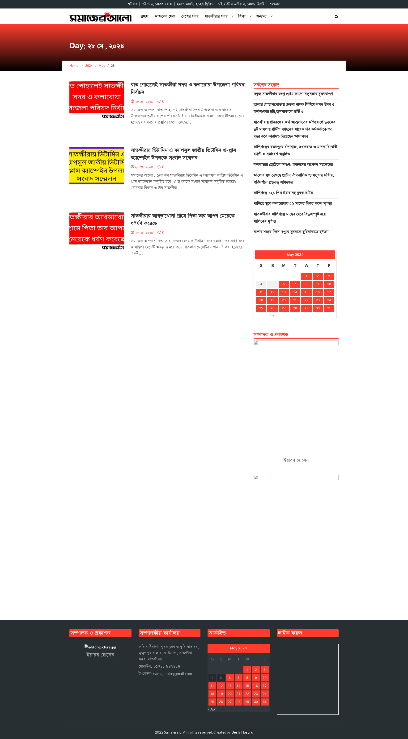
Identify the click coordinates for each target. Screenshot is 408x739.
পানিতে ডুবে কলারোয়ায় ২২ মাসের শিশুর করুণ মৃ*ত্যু (293, 203)
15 (306, 292)
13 (284, 292)
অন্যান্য (261, 16)
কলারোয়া (80, 116)
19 (272, 300)
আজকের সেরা (165, 16)
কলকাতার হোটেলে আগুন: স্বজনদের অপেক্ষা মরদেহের (293, 164)
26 (272, 308)
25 (261, 308)
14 (295, 292)
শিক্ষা (242, 16)
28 (295, 308)
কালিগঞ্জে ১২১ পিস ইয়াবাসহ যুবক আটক (283, 193)
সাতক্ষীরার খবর (216, 16)
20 (284, 300)
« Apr (259, 315)
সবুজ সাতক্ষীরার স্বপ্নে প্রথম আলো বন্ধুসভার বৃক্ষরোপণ (293, 94)
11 (261, 292)
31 (329, 308)
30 (318, 308)
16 (318, 292)
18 (261, 300)
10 (329, 284)
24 (329, 300)
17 (329, 292)
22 (306, 300)
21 (295, 300)
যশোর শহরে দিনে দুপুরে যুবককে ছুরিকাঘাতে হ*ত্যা (291, 232)
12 (272, 292)
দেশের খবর (190, 16)
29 (306, 308)
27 (284, 308)
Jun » (270, 315)
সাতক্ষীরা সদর (82, 247)
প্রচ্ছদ (144, 16)
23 (318, 300)
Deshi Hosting (242, 733)
